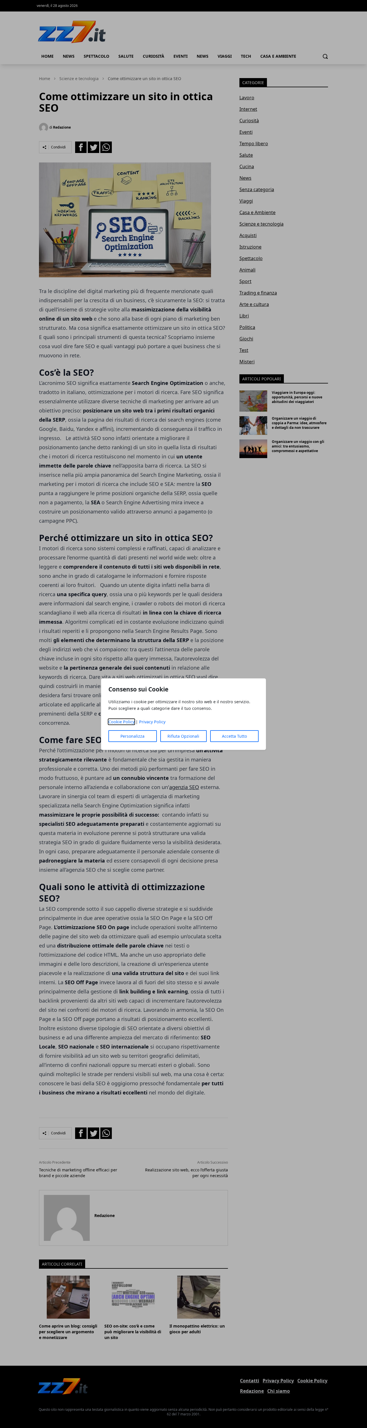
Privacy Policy (152, 721)
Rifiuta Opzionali (183, 736)
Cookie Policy (121, 721)
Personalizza (132, 736)
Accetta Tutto (234, 736)
